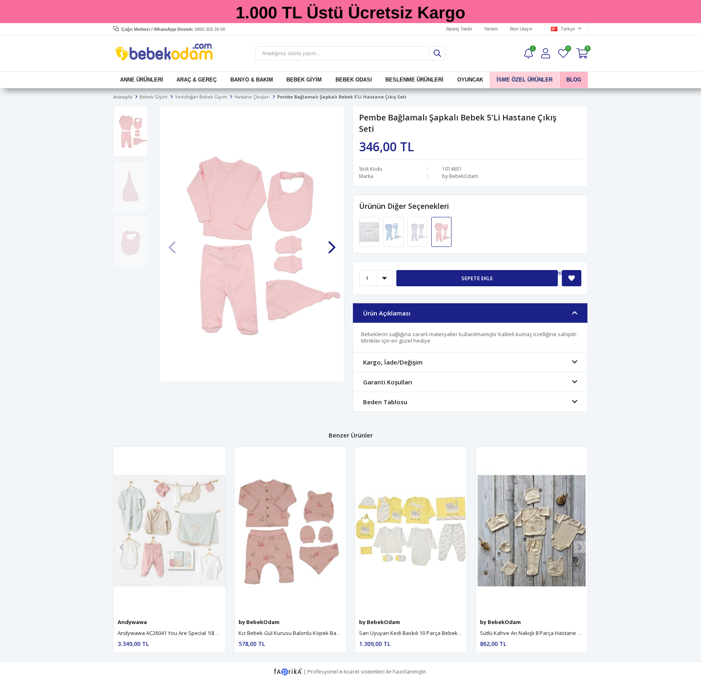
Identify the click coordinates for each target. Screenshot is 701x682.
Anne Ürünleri (141, 80)
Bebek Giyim (304, 80)
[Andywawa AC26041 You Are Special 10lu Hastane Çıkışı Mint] (170, 530)
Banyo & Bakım (251, 80)
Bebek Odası (353, 80)
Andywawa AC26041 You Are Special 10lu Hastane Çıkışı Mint (191, 633)
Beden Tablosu (564, 272)
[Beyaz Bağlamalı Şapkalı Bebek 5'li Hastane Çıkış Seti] (418, 231)
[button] (332, 243)
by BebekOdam (460, 176)
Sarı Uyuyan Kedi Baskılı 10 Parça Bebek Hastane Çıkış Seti (431, 633)
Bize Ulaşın (521, 28)
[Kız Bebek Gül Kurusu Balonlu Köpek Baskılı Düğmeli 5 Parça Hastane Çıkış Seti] (290, 530)
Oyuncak (470, 80)
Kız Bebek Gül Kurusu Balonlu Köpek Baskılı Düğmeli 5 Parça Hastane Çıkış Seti (335, 633)
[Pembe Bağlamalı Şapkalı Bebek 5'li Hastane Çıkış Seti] (441, 231)
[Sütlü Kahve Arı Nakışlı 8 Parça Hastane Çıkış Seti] (532, 530)
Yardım (491, 28)
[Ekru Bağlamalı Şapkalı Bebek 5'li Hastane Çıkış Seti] (370, 231)
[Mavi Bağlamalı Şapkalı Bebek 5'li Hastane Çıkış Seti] (394, 231)
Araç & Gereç (196, 80)
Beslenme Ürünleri (414, 80)
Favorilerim (567, 49)
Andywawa (132, 622)
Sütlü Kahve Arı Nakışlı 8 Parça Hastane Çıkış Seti (539, 633)
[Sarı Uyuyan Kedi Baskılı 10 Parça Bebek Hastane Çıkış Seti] (411, 530)
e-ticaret (349, 671)
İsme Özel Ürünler (525, 80)
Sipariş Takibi (459, 28)
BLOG (573, 80)
